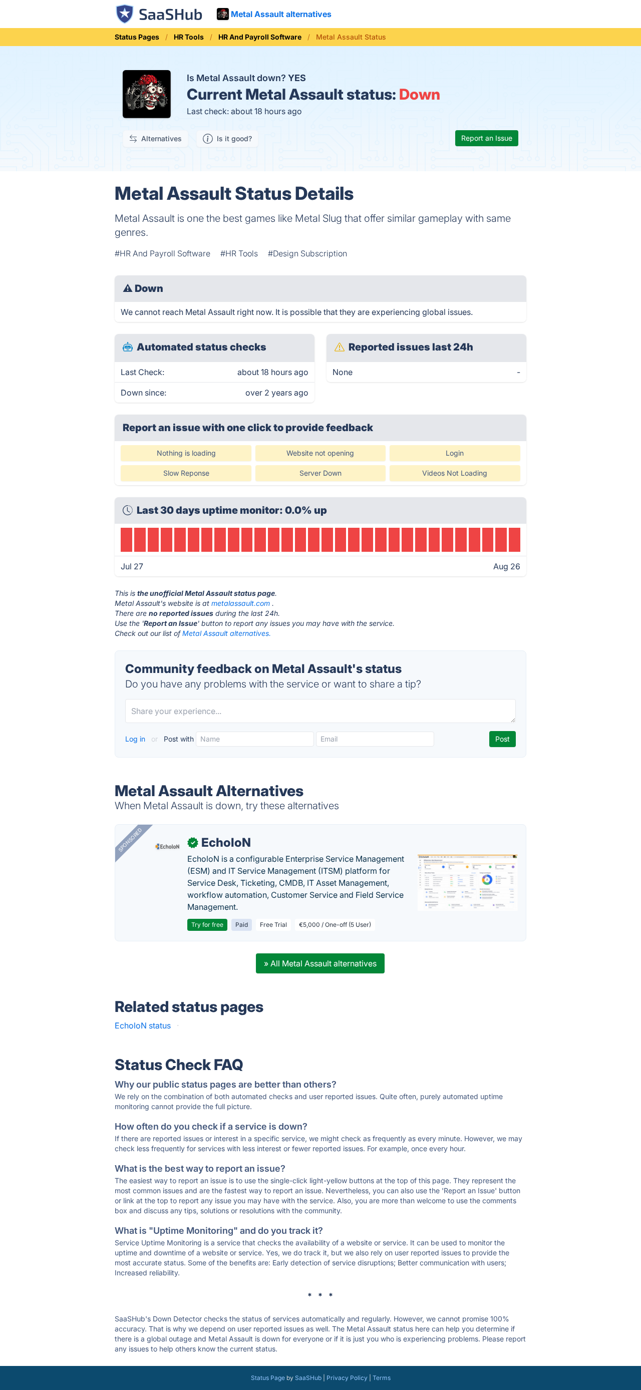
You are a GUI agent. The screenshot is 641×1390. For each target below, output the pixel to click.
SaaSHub (308, 1377)
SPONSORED (130, 840)
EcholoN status (143, 1025)
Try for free (207, 924)
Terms (382, 1377)
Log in (136, 739)
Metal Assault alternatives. (226, 633)
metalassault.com (240, 603)
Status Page (268, 1377)
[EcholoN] (167, 847)
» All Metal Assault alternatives (320, 963)
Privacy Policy (347, 1377)
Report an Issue (486, 138)
